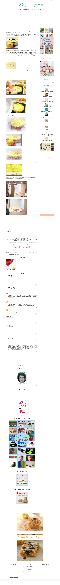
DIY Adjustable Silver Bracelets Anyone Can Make (47, 112)
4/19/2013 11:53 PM (12, 288)
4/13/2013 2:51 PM (10, 276)
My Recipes (21, 55)
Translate (29, 572)
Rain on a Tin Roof (30, 312)
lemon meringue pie (12, 254)
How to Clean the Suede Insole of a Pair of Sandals (47, 129)
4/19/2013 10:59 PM (10, 337)
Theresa (9, 325)
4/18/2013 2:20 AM (10, 326)
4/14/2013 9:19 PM (10, 310)
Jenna (9, 309)
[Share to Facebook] (32, 252)
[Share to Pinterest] (35, 252)
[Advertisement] (30, 20)
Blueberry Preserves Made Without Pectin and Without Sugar (47, 117)
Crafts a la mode (27, 579)
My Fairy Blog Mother (34, 579)
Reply (36, 285)
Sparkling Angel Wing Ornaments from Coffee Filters (47, 123)
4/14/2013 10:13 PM (10, 317)
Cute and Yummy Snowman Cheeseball (47, 91)
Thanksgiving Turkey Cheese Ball (47, 96)
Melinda (9, 316)
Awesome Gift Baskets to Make (47, 140)
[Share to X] (33, 252)
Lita (9, 301)
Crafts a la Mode (12, 287)
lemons (17, 254)
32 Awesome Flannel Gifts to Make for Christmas (47, 135)
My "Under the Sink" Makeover (47, 106)
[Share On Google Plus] (36, 252)
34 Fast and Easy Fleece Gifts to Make (47, 101)
